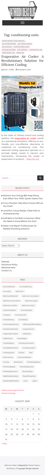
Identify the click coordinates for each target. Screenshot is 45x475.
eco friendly (22, 50)
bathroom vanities (10, 305)
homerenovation (28, 348)
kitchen (21, 352)
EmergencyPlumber (10, 329)
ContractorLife (20, 315)
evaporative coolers (10, 334)
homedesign (22, 338)
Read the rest (32, 159)
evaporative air (36, 50)
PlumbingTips (27, 371)
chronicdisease (26, 310)
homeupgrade (8, 352)
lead (30, 352)
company (6, 315)
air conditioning (25, 44)
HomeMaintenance (10, 348)
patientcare (18, 362)
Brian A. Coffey (8, 70)
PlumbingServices (26, 367)
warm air (20, 53)
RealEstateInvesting (10, 376)
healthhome (7, 338)
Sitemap (5, 261)
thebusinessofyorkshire (12, 390)
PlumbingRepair (9, 367)
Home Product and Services (13, 41)
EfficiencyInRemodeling (32, 324)
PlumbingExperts (33, 362)
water (34, 381)
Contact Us (6, 270)
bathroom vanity (28, 305)
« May (4, 443)
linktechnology (8, 393)
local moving (8, 357)
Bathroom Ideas (11, 465)
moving (6, 362)
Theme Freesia (33, 465)
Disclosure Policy (9, 264)
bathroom (19, 291)
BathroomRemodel (10, 296)
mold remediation (24, 357)
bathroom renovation (30, 296)
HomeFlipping (8, 343)
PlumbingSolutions (10, 371)
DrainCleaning (8, 319)
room (26, 381)
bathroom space (31, 301)
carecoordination (9, 310)
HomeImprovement (26, 343)
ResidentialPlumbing (11, 381)
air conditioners (9, 44)
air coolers (7, 47)
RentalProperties (29, 376)
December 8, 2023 (24, 70)
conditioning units (21, 47)
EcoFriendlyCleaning (10, 324)
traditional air (8, 53)
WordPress (10, 468)
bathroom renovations (11, 301)
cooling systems (9, 50)
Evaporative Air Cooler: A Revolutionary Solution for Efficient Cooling (22, 60)
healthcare (27, 334)
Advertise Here (8, 267)
